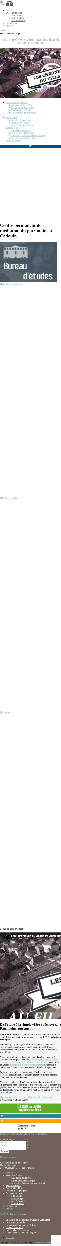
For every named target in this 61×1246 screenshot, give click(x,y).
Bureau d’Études (13, 140)
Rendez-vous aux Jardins (22, 107)
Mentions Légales (43, 1242)
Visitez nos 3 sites (14, 1175)
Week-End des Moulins (21, 110)
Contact (9, 25)
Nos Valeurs (16, 15)
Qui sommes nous (14, 13)
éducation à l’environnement (25, 1062)
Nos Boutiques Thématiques (24, 138)
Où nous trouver (13, 23)
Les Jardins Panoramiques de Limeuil (28, 135)
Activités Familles (14, 1188)
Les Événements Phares (16, 102)
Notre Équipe (17, 1198)
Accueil (9, 10)
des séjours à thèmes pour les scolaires (27, 1065)
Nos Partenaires (18, 20)
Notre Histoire (17, 18)
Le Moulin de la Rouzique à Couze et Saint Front (28, 1220)
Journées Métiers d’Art (21, 105)
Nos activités (11, 117)
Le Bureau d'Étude (14, 1227)
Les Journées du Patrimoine (23, 113)
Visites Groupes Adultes (22, 125)
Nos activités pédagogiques (18, 1230)
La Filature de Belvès (20, 130)
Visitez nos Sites (13, 128)
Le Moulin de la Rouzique (23, 133)
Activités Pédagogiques (21, 120)
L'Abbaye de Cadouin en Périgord (21, 1232)
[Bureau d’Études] (28, 281)
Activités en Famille (20, 123)
